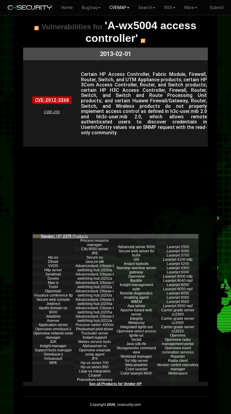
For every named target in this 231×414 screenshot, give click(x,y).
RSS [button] (168, 7)
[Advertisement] (115, 189)
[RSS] (36, 28)
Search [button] (145, 7)
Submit (217, 7)
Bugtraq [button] (89, 7)
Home (67, 7)
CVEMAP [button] (117, 7)
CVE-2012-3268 (52, 100)
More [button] (189, 7)
